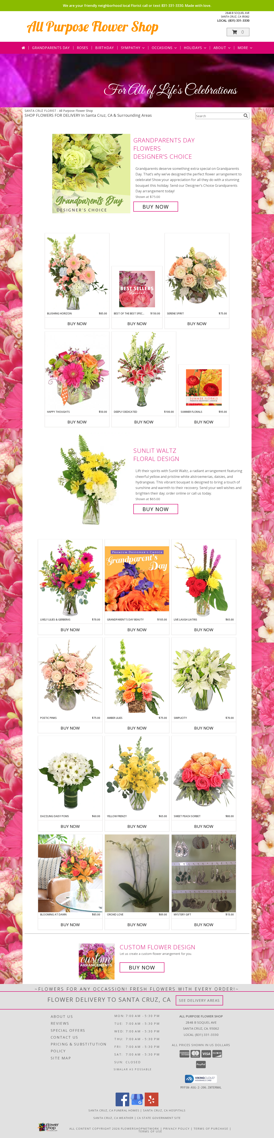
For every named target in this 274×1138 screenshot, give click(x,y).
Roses (82, 47)
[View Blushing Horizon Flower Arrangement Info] (77, 272)
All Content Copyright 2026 (94, 1129)
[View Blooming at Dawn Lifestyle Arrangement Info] (70, 873)
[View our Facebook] (122, 1105)
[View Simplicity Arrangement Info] (204, 677)
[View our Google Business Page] (137, 1105)
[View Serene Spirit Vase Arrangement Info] (197, 272)
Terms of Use (150, 1131)
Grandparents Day (51, 47)
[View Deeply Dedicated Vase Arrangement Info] (144, 371)
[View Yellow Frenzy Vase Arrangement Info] (137, 775)
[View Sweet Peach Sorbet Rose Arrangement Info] (204, 775)
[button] (238, 32)
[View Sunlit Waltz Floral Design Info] (91, 480)
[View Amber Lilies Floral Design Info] (137, 677)
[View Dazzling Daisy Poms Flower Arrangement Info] (70, 775)
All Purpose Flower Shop (93, 26)
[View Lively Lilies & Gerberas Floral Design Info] (70, 579)
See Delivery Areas (199, 1000)
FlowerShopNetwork (140, 1129)
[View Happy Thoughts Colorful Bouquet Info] (77, 371)
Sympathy (130, 47)
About (219, 47)
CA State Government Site (159, 1118)
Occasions (162, 47)
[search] (245, 115)
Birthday (104, 47)
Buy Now (156, 206)
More (243, 47)
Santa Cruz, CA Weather (113, 1118)
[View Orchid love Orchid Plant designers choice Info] (137, 873)
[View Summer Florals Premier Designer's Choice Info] (204, 387)
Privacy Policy (176, 1129)
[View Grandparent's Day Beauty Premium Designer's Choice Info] (137, 579)
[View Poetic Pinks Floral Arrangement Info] (70, 677)
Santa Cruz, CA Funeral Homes (113, 1110)
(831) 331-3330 (238, 20)
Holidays (193, 47)
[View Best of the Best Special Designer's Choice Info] (137, 289)
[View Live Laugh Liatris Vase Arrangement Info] (204, 579)
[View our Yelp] (151, 1105)
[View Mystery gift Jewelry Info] (204, 873)
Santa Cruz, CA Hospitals (164, 1110)
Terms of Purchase (211, 1129)
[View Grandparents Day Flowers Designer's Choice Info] (91, 173)
